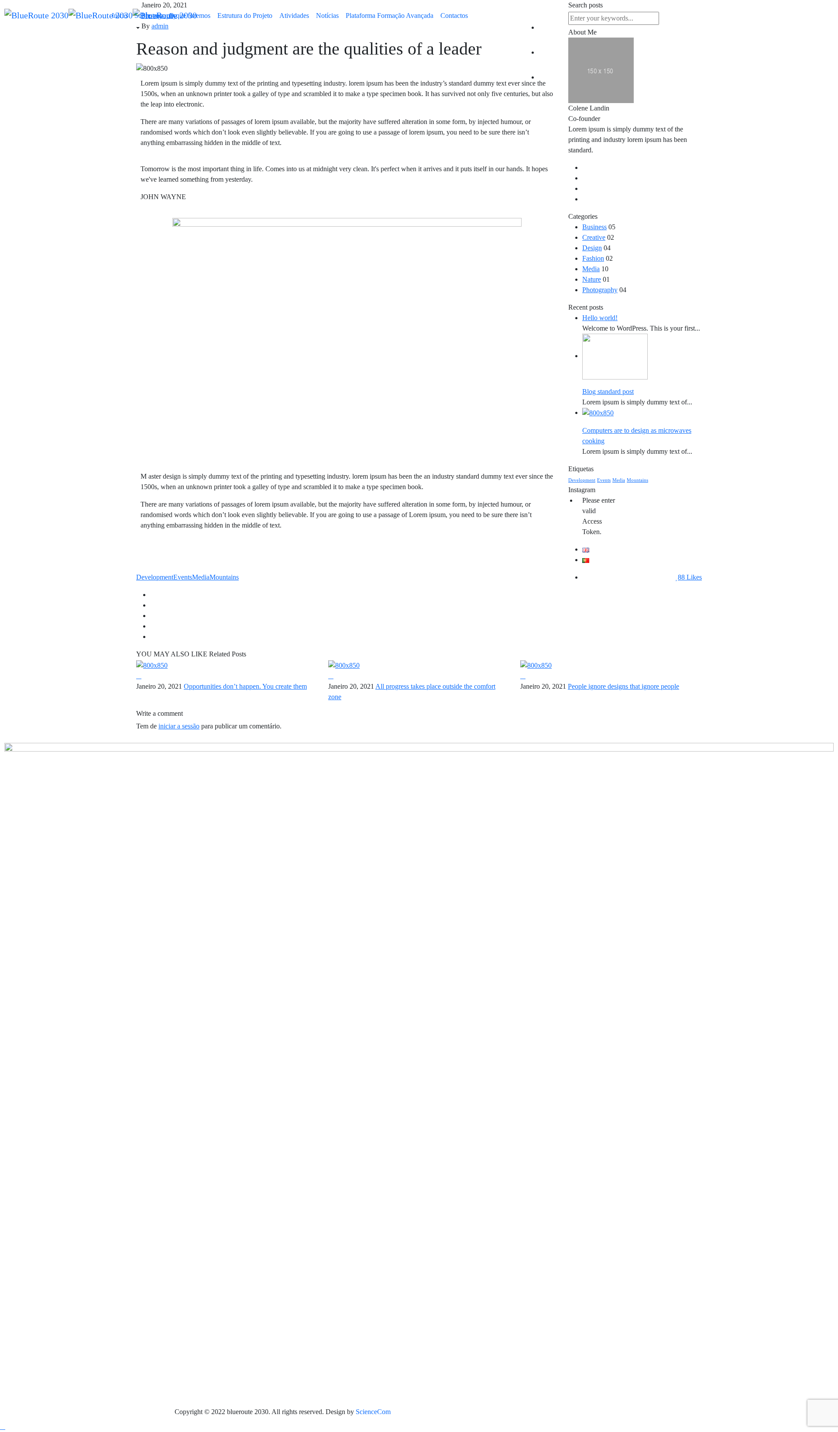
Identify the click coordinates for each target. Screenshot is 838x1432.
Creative (593, 237)
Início (119, 15)
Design (592, 248)
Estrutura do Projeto (244, 15)
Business (594, 227)
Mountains (637, 480)
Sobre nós (148, 15)
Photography (600, 289)
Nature (591, 279)
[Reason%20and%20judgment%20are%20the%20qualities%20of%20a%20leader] (426, 594)
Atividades (294, 15)
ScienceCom (372, 1411)
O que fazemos (189, 15)
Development (581, 480)
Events (604, 480)
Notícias (327, 15)
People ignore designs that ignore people (623, 686)
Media (591, 269)
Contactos (454, 15)
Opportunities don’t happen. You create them (245, 686)
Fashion (593, 258)
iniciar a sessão (178, 726)
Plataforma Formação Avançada (389, 15)
